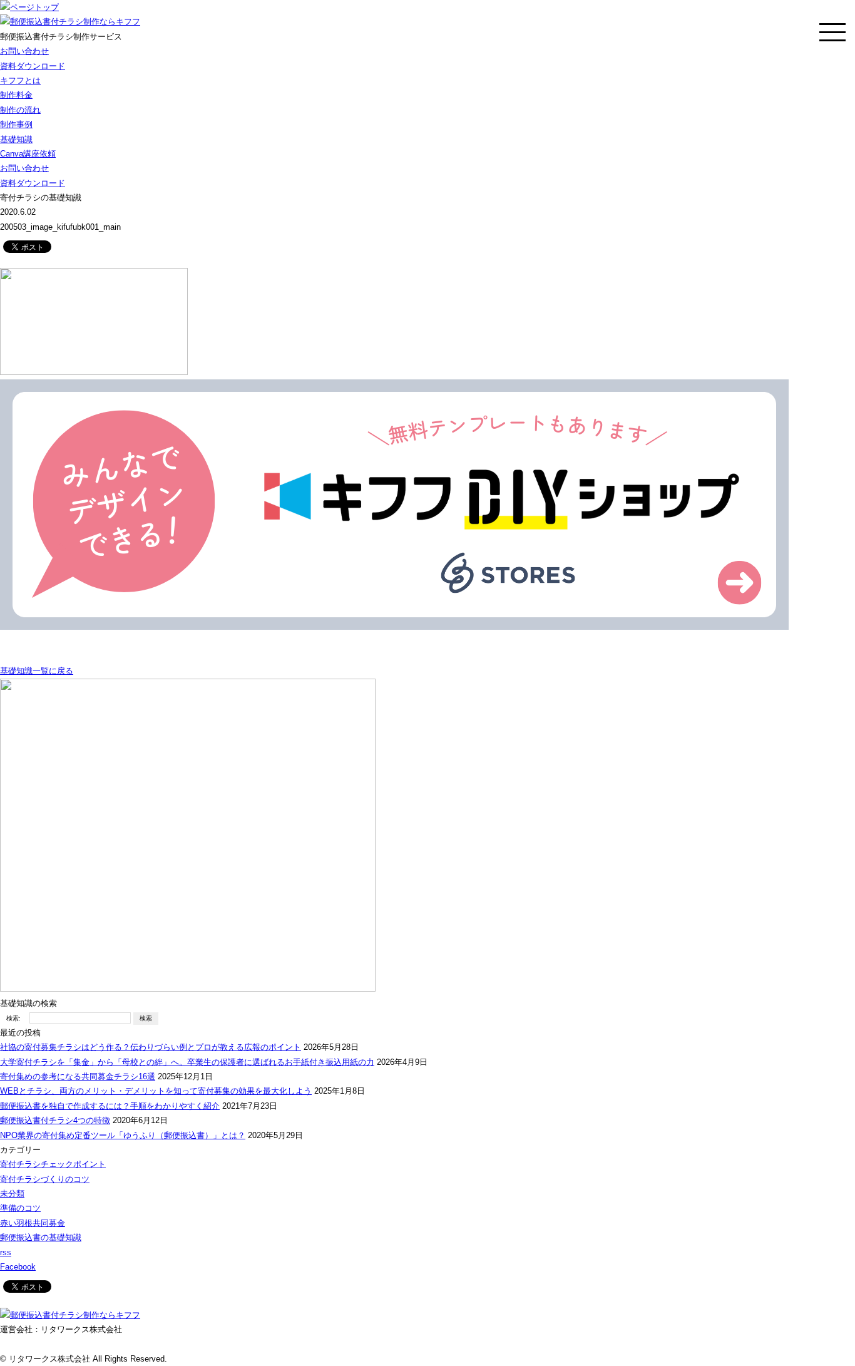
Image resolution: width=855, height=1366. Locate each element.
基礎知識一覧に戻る (36, 670)
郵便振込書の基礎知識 (40, 1237)
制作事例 (16, 124)
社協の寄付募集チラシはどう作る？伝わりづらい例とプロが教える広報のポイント (150, 1047)
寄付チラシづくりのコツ (45, 1179)
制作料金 (16, 95)
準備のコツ (20, 1208)
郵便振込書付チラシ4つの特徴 (55, 1120)
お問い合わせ (24, 51)
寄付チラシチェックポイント (53, 1164)
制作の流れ (20, 110)
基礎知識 (16, 139)
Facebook (18, 1266)
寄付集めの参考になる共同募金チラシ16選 (77, 1076)
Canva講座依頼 (28, 153)
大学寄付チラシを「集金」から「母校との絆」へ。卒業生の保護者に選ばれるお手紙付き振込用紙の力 (187, 1062)
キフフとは (20, 80)
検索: (13, 1018)
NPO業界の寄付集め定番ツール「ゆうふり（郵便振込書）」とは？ (122, 1135)
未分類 (12, 1193)
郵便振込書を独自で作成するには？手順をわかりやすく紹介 (110, 1106)
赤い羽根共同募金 (32, 1223)
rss (5, 1252)
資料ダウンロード (32, 66)
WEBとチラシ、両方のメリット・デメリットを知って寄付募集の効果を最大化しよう (156, 1091)
